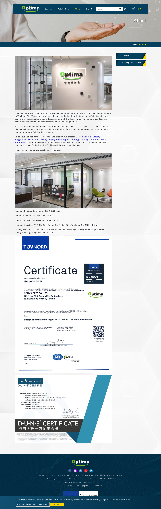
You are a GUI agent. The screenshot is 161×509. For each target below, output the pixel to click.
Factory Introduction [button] (131, 63)
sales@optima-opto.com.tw (89, 486)
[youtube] (85, 470)
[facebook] (70, 470)
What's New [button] (64, 9)
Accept (56, 504)
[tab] (131, 56)
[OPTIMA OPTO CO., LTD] (30, 9)
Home (135, 45)
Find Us (89, 9)
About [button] (78, 9)
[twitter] (80, 470)
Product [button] (49, 9)
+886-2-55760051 (91, 482)
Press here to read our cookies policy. (33, 504)
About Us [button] (126, 56)
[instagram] (75, 470)
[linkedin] (91, 470)
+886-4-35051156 (83, 479)
